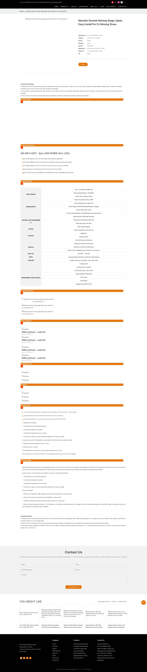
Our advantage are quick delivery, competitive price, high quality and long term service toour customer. (50, 412)
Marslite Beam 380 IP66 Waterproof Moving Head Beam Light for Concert (94, 626)
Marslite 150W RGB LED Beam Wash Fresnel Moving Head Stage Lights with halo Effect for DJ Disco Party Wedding (73, 626)
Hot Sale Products (122, 601)
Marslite (22, 11)
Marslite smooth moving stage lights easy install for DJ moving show (46, 11)
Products (114, 601)
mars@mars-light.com (107, 648)
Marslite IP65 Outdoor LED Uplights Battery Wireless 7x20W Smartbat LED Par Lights (116, 626)
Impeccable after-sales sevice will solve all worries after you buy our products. (43, 415)
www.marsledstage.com (72, 669)
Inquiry (83, 64)
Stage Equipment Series (104, 601)
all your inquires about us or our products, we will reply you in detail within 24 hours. (45, 419)
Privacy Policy (87, 669)
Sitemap (81, 669)
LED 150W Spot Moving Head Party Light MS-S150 (29, 626)
